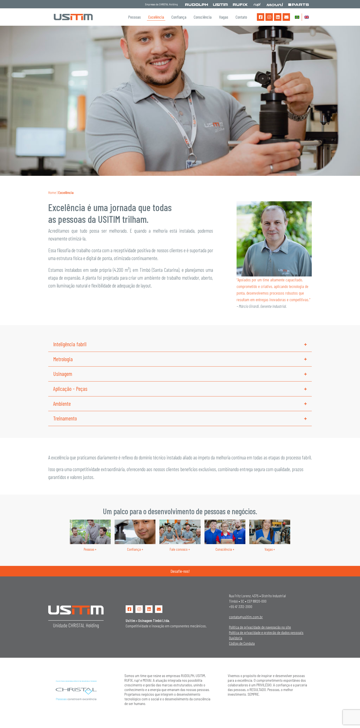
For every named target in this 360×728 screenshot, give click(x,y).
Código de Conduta (242, 643)
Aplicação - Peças (70, 388)
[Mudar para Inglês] (306, 17)
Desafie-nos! (180, 571)
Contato (241, 17)
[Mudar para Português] (297, 17)
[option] (180, 101)
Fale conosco (180, 549)
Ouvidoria (235, 637)
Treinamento (65, 418)
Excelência (156, 17)
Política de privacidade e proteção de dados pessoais (266, 632)
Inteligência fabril (69, 344)
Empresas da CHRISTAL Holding (161, 4)
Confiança (178, 17)
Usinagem (62, 373)
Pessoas (134, 17)
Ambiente (62, 403)
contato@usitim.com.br (246, 616)
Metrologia (63, 359)
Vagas (223, 17)
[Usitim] (73, 17)
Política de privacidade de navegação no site (260, 627)
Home (52, 192)
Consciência (203, 17)
